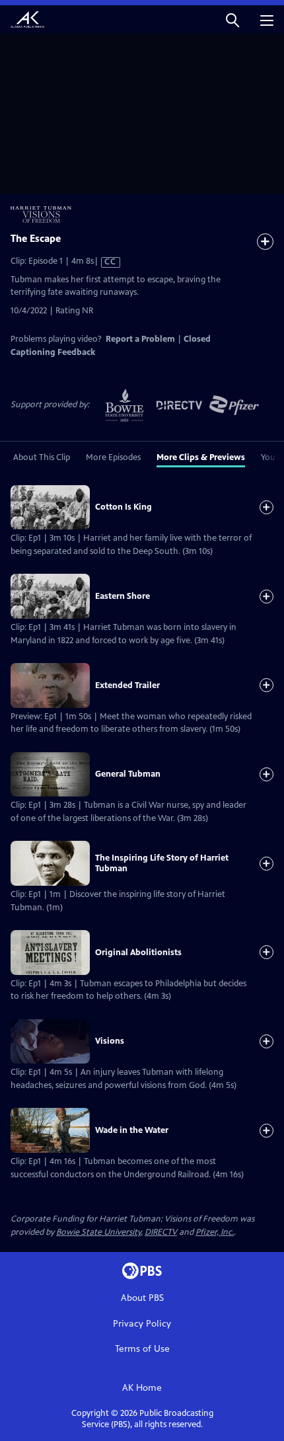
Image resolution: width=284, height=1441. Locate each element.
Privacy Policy (142, 1323)
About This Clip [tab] (41, 457)
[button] (232, 19)
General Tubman (127, 774)
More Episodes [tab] (113, 457)
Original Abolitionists (138, 952)
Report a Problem (140, 339)
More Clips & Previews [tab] (201, 457)
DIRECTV (161, 1232)
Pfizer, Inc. (214, 1232)
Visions (109, 1041)
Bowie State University (98, 1232)
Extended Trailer (127, 685)
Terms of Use (142, 1348)
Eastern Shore (122, 596)
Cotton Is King (123, 507)
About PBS (142, 1298)
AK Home (142, 1387)
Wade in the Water (131, 1130)
